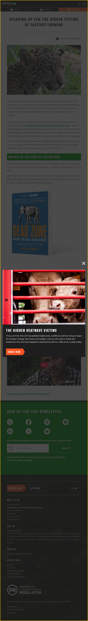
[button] (83, 263)
